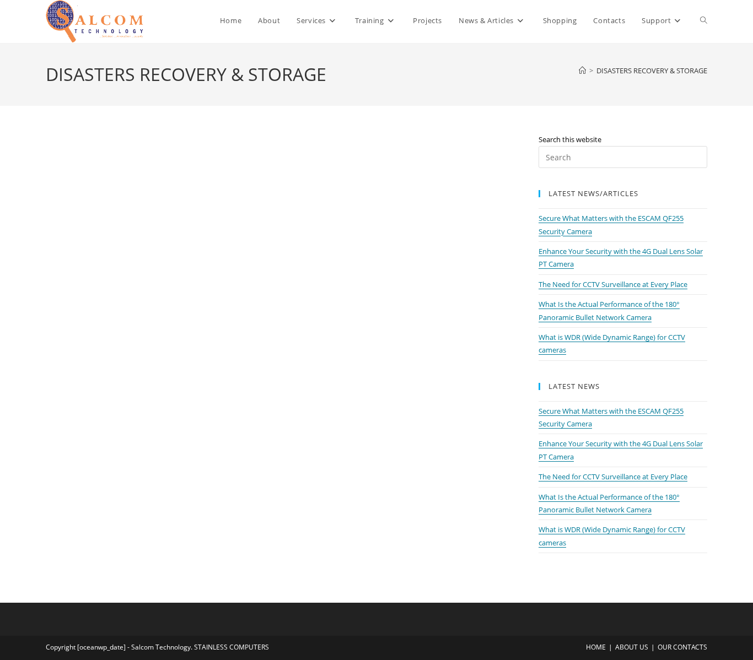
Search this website (570, 139)
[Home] (582, 70)
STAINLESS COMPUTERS (231, 647)
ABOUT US (631, 647)
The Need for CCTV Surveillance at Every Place (613, 284)
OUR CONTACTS (682, 647)
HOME (596, 647)
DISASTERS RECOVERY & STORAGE (651, 70)
